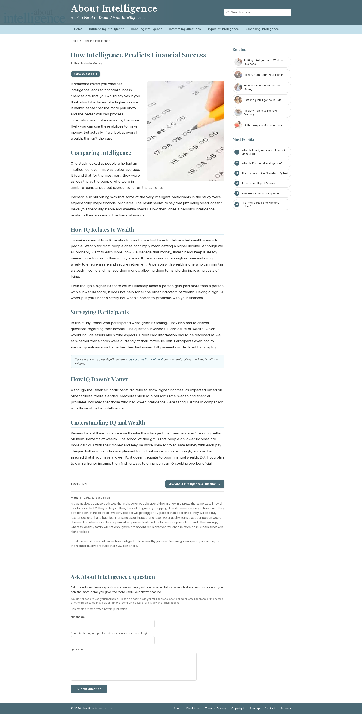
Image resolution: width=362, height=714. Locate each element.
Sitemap (254, 708)
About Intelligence (114, 8)
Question (77, 649)
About (177, 708)
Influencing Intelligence (106, 29)
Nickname (78, 617)
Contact (270, 708)
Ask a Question (84, 74)
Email (109, 633)
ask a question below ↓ (146, 359)
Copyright (237, 708)
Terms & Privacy (215, 708)
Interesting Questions (185, 29)
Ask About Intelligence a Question (193, 484)
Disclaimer (193, 708)
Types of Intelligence (223, 29)
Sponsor (285, 708)
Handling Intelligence (146, 29)
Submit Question (89, 689)
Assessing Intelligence (262, 29)
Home (78, 29)
